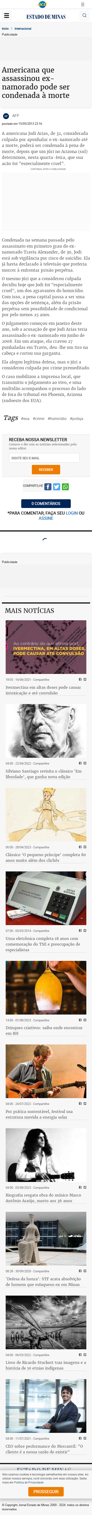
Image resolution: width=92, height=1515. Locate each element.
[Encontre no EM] (84, 15)
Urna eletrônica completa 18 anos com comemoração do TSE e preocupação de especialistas (43, 944)
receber (46, 469)
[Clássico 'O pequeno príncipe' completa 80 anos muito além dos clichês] (46, 815)
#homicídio (57, 418)
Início (5, 28)
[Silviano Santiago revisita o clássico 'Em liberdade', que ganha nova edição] (46, 731)
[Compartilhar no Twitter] (56, 487)
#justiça (76, 418)
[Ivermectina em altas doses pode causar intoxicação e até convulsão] (46, 647)
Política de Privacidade (28, 1482)
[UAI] (42, 4)
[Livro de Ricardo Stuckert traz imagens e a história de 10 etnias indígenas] (46, 1322)
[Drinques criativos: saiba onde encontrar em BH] (46, 988)
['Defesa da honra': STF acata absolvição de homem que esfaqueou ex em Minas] (46, 1238)
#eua (25, 418)
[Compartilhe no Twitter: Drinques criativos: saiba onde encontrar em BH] (84, 1020)
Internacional (23, 28)
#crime (38, 418)
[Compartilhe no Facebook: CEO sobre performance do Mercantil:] (80, 1438)
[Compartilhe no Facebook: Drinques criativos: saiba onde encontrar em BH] (80, 1020)
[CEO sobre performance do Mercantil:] (46, 1406)
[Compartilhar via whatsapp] (65, 487)
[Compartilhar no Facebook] (48, 487)
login (72, 513)
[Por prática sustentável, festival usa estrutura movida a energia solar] (46, 1071)
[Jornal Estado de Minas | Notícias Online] (46, 17)
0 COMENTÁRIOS (46, 503)
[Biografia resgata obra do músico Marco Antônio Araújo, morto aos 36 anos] (46, 1155)
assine (46, 518)
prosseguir (46, 1491)
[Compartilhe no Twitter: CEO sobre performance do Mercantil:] (84, 1438)
